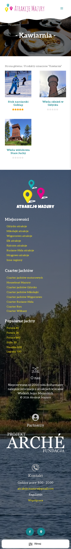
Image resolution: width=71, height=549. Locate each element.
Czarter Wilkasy (17, 311)
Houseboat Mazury (19, 282)
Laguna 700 (14, 351)
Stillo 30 (12, 342)
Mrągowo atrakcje (18, 255)
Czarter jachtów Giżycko (22, 287)
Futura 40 (13, 328)
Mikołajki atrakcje (18, 231)
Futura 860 (13, 337)
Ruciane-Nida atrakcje (20, 250)
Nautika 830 (14, 347)
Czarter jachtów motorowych (25, 277)
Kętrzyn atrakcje (17, 245)
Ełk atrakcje (14, 240)
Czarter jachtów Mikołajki (22, 292)
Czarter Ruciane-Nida (20, 302)
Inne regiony (14, 260)
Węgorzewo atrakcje (19, 236)
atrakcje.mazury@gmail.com (36, 488)
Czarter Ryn (14, 306)
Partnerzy (35, 425)
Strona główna (13, 66)
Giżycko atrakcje (17, 226)
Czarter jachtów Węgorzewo (24, 297)
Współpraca (35, 500)
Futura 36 (13, 332)
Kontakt (35, 476)
